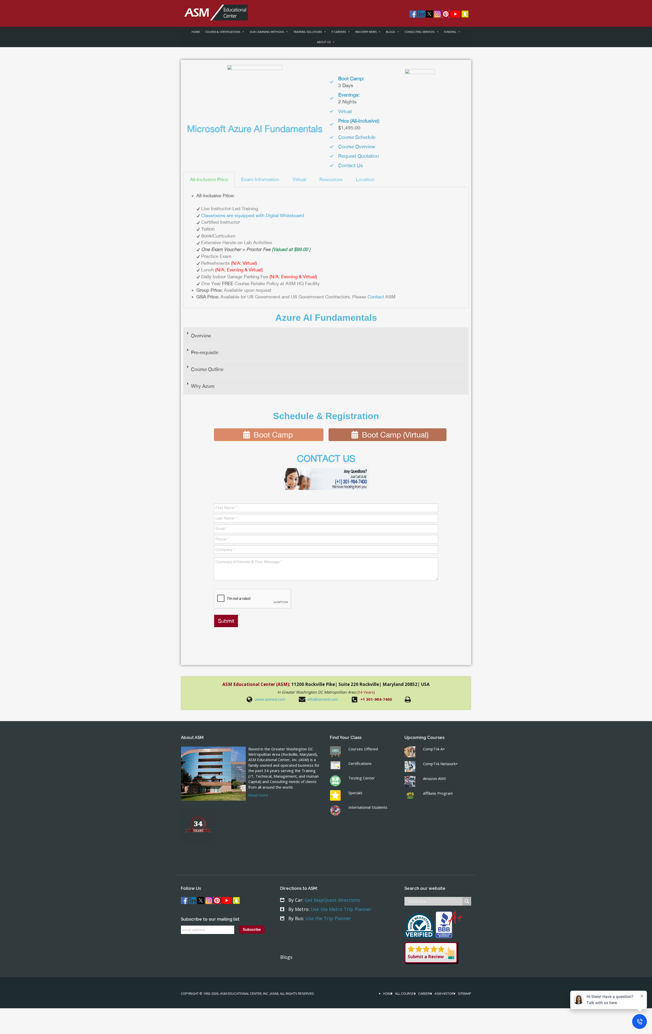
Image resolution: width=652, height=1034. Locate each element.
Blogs (286, 957)
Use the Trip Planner (328, 918)
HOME (196, 32)
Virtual (345, 111)
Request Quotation (358, 156)
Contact (376, 296)
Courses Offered (363, 748)
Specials (355, 792)
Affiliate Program (438, 793)
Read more (258, 795)
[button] (326, 335)
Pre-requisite (204, 352)
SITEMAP (464, 993)
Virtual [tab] (299, 179)
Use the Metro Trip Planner (341, 909)
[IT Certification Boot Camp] (214, 9)
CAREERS (425, 993)
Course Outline (207, 369)
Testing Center (361, 777)
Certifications (360, 763)
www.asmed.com (270, 699)
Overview (201, 335)
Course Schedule (356, 137)
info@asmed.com (323, 699)
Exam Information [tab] (260, 179)
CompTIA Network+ (440, 763)
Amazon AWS (434, 778)
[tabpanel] (326, 247)
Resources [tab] (331, 179)
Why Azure (202, 386)
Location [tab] (365, 179)
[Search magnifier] (467, 901)
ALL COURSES (405, 993)
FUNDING (450, 32)
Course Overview (356, 146)
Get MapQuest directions (332, 900)
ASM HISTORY (444, 993)
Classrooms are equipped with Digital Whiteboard (252, 215)
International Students (367, 807)
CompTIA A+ (434, 748)
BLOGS (390, 32)
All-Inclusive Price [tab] (209, 179)
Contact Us (350, 165)
